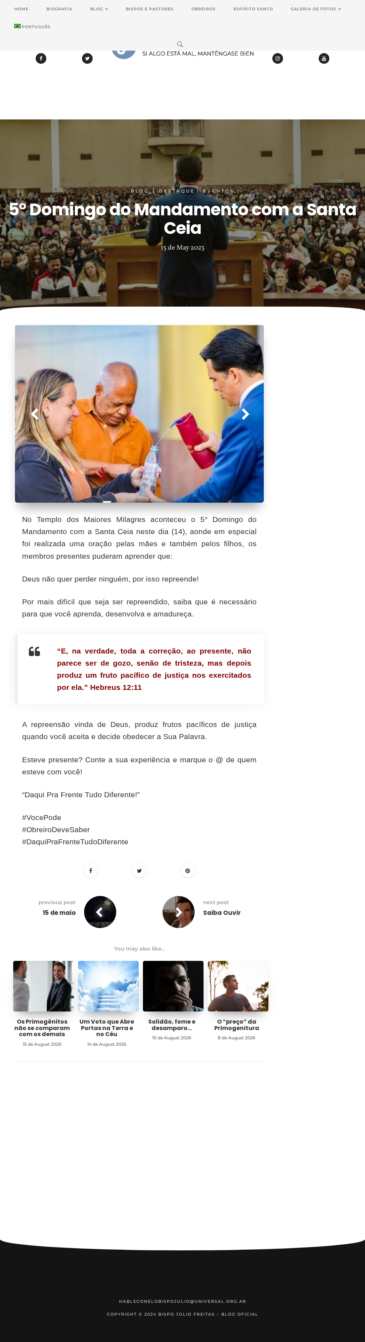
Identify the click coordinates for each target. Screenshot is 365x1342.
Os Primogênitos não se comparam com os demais (42, 1028)
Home (21, 8)
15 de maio (59, 912)
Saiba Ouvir (222, 912)
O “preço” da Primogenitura (236, 1025)
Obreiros (203, 8)
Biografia (59, 8)
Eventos (219, 191)
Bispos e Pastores (150, 8)
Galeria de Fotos (314, 8)
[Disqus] (139, 1161)
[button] (33, 413)
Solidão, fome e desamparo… (171, 1025)
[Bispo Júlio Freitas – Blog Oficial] (182, 66)
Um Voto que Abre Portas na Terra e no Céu (106, 1028)
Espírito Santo (253, 8)
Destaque (177, 191)
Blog (97, 8)
